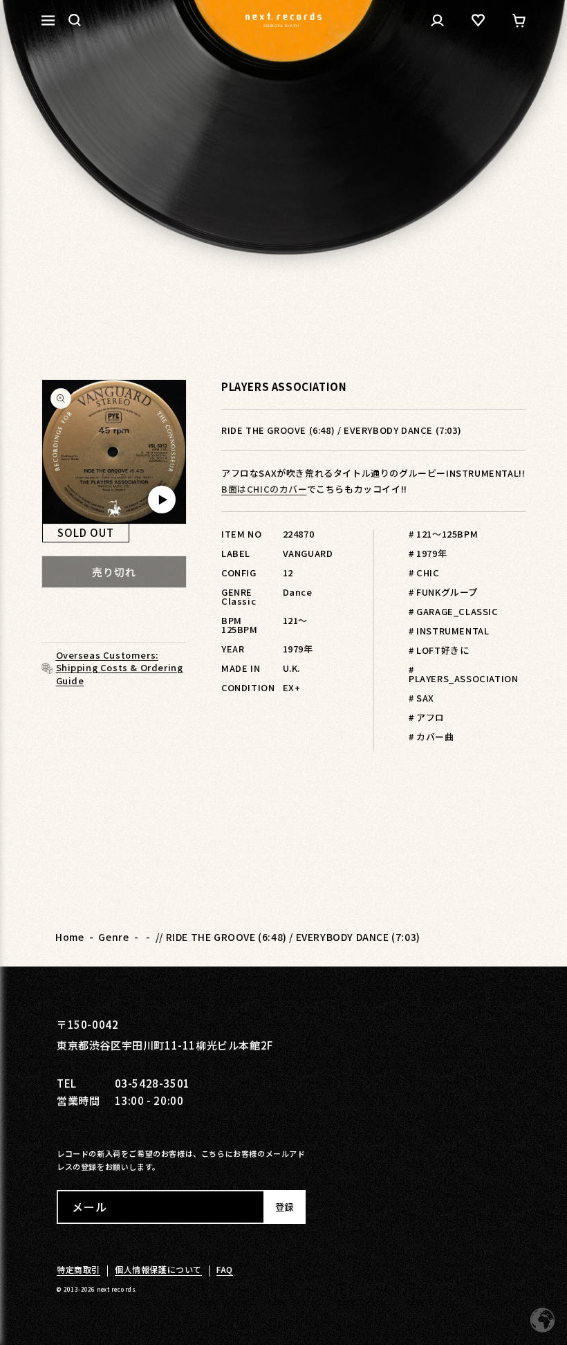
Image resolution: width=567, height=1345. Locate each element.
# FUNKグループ (443, 591)
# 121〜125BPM (443, 533)
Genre (113, 937)
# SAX (421, 697)
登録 (284, 1207)
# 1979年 (428, 553)
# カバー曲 (431, 736)
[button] (75, 20)
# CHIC (424, 572)
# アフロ (427, 717)
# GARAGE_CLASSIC (454, 611)
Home (69, 937)
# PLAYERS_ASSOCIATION (463, 674)
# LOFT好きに (439, 650)
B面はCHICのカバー (264, 488)
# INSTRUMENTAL (449, 630)
